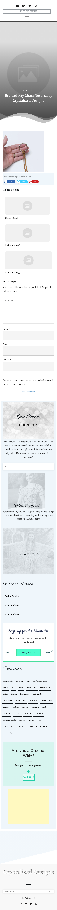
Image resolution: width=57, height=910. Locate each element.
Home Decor (6, 713)
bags (28, 681)
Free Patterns (33, 700)
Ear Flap (5, 694)
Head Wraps (35, 707)
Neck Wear (22, 720)
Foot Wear (14, 694)
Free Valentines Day (46, 700)
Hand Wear (16, 707)
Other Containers (8, 726)
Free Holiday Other (20, 700)
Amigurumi (19, 681)
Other (39, 720)
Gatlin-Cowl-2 (27, 208)
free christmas (24, 694)
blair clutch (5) (27, 235)
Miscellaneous (38, 713)
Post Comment (28, 391)
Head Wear (25, 707)
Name (6, 328)
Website (7, 359)
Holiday (44, 707)
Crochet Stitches (31, 687)
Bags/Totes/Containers (40, 681)
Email (6, 344)
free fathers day (37, 694)
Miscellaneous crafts (9, 720)
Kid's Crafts (17, 713)
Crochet (21, 687)
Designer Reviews (45, 687)
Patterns (30, 726)
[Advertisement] (28, 59)
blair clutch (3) (28, 262)
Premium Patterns (41, 726)
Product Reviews (8, 733)
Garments (6, 707)
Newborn (31, 720)
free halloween (7, 700)
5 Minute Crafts (8, 681)
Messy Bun (27, 713)
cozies (13, 687)
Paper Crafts (20, 726)
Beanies (5, 687)
